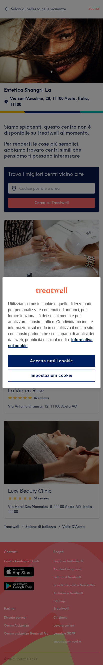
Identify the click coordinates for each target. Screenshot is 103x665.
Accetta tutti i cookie (51, 361)
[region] (51, 332)
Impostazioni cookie (51, 375)
